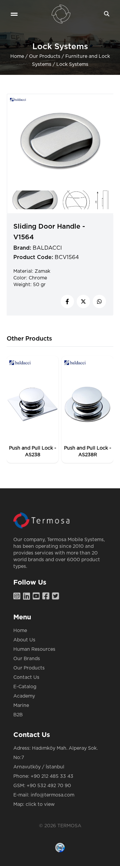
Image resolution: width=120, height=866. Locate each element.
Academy (24, 696)
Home (17, 56)
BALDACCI (47, 248)
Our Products (44, 56)
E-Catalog (24, 687)
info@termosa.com (52, 795)
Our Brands (26, 658)
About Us (24, 640)
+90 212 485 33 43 (52, 776)
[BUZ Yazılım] (60, 848)
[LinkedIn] (28, 596)
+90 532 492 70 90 (49, 785)
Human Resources (34, 649)
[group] (32, 409)
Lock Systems (72, 64)
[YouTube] (37, 596)
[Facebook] (47, 596)
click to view (40, 804)
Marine (21, 705)
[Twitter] (57, 596)
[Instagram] (18, 596)
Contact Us (26, 677)
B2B (18, 715)
